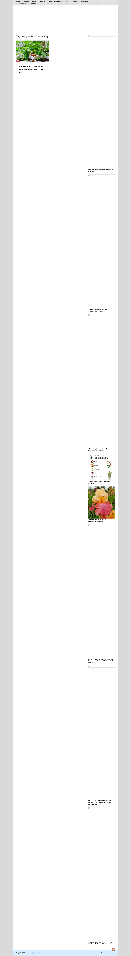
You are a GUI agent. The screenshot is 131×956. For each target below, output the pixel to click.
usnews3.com (111, 953)
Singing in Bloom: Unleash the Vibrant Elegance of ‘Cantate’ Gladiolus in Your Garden (101, 661)
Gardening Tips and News (34, 953)
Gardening (84, 2)
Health (26, 2)
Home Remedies (55, 2)
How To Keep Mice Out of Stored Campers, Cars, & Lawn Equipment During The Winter (100, 802)
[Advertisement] (65, 21)
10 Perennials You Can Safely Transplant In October (98, 310)
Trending (43, 2)
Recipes (74, 2)
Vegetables (22, 4)
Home (18, 2)
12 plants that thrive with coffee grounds (99, 482)
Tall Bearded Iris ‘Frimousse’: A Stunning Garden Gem (99, 520)
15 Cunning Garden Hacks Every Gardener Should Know (99, 450)
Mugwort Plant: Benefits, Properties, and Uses (101, 170)
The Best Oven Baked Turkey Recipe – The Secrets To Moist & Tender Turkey (101, 943)
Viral (66, 2)
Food (34, 2)
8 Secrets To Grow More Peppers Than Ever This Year (31, 69)
